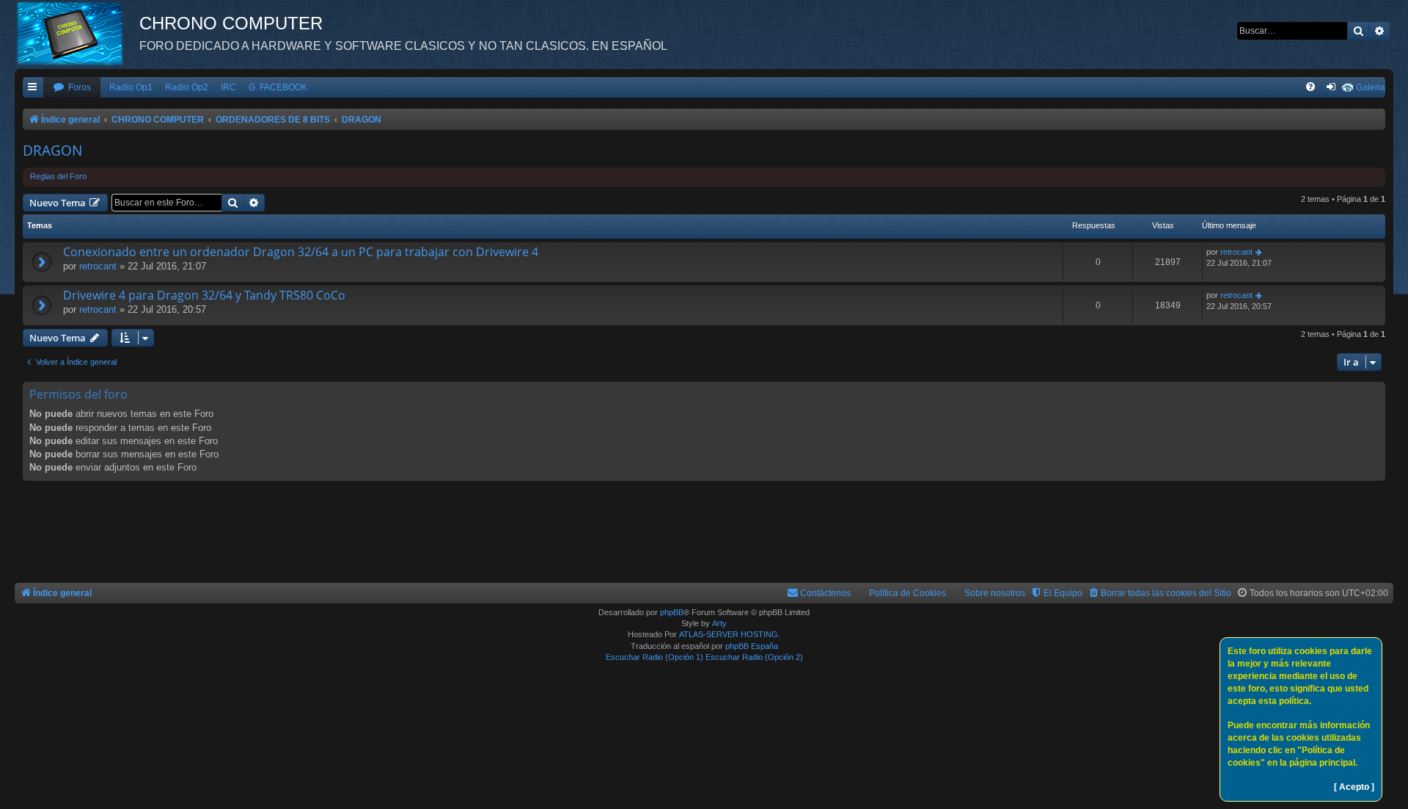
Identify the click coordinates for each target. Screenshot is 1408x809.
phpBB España (751, 646)
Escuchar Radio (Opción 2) (754, 657)
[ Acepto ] (1354, 787)
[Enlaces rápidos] (33, 88)
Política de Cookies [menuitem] (907, 593)
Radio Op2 (186, 87)
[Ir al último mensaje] (1259, 252)
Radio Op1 (131, 87)
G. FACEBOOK (278, 87)
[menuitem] (72, 88)
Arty (719, 623)
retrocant (98, 266)
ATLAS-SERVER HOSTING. (729, 634)
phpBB (671, 612)
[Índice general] (77, 33)
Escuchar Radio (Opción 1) (654, 657)
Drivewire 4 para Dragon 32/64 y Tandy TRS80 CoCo (204, 295)
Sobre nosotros (994, 593)
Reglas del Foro (58, 176)
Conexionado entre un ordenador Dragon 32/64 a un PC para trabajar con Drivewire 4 (300, 252)
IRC (228, 87)
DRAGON (52, 150)
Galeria (1370, 87)
